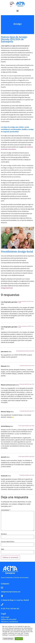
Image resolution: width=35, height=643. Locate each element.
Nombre (4, 534)
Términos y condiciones (9, 622)
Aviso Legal (5, 617)
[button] (17, 10)
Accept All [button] (19, 638)
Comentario (5, 510)
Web (2, 549)
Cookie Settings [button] (8, 638)
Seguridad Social (7, 288)
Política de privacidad (8, 619)
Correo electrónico (7, 541)
